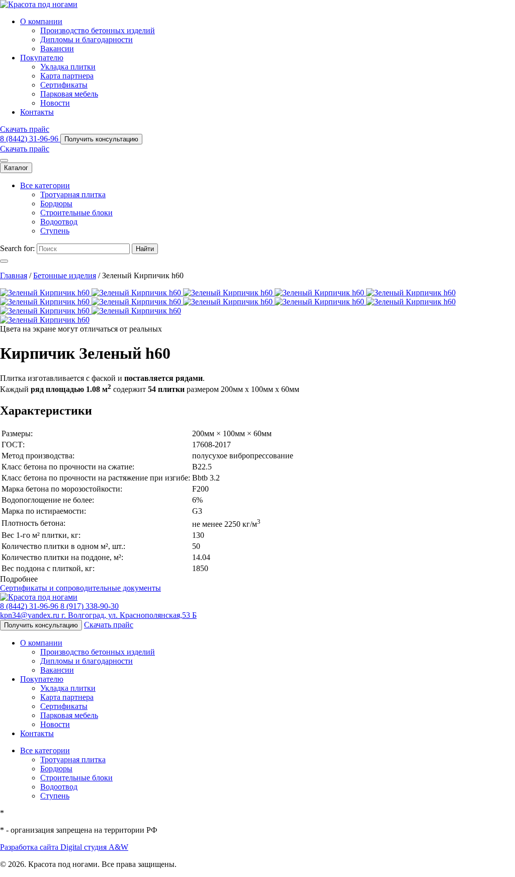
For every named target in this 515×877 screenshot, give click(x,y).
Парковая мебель (69, 94)
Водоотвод (58, 221)
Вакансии (57, 48)
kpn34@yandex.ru (30, 615)
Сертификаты (64, 85)
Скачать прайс (24, 129)
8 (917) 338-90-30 (89, 606)
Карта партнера (67, 75)
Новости (55, 103)
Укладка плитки (68, 66)
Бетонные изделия (64, 275)
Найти (145, 249)
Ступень (54, 230)
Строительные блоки (76, 212)
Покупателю (41, 57)
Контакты (37, 112)
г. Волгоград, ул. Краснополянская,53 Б (129, 615)
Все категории (45, 185)
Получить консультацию (101, 139)
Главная (13, 275)
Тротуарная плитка (73, 194)
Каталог (16, 168)
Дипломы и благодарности (86, 39)
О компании (41, 21)
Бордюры (56, 203)
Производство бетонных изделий (97, 30)
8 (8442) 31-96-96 (30, 138)
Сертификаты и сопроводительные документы (80, 588)
